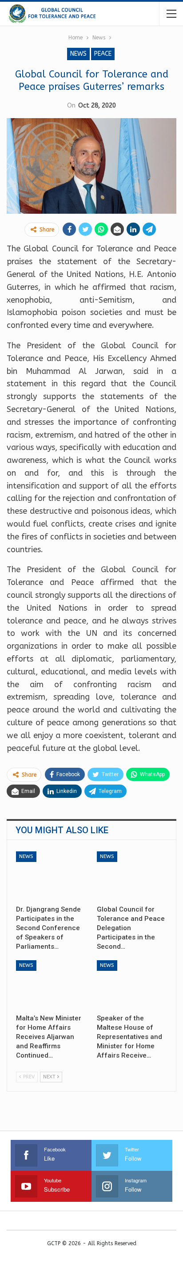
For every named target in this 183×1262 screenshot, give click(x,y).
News (78, 54)
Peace (102, 54)
